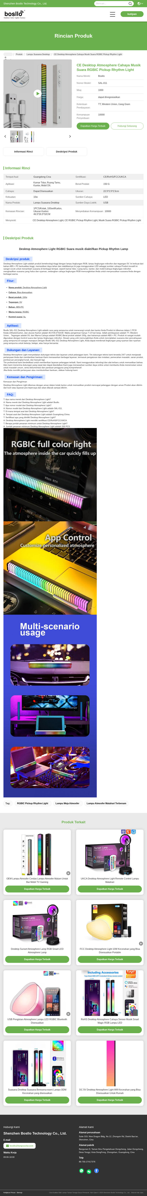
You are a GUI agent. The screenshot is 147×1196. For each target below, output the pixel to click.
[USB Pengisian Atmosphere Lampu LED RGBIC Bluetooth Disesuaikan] (37, 993)
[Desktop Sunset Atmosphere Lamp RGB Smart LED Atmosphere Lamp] (37, 922)
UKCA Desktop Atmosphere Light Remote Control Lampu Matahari (110, 880)
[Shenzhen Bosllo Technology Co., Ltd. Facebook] (96, 1171)
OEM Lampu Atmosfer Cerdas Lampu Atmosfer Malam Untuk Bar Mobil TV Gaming (37, 880)
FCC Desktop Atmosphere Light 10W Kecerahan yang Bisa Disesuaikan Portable (110, 951)
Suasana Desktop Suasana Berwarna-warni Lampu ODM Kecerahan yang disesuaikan (37, 1091)
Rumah (8, 54)
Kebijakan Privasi (9, 1192)
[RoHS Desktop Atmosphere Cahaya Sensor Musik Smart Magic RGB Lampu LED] (110, 993)
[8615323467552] (81, 1171)
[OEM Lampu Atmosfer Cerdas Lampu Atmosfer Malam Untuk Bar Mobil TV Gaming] (37, 852)
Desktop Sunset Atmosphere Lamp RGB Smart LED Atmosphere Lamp (37, 951)
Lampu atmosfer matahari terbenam (106, 803)
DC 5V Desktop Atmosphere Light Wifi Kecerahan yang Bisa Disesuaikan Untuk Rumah (110, 1091)
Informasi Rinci (23, 151)
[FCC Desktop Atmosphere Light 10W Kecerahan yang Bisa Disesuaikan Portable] (110, 923)
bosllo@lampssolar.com (21, 1146)
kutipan (132, 14)
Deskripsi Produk (66, 151)
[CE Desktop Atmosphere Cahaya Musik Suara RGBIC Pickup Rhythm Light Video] (37, 93)
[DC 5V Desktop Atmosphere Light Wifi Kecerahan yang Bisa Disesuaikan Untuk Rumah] (109, 1063)
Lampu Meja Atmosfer (67, 803)
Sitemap (19, 1192)
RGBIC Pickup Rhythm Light (32, 803)
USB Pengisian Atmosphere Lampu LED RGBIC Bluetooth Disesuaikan (37, 1021)
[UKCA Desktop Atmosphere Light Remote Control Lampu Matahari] (110, 852)
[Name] (130, 3)
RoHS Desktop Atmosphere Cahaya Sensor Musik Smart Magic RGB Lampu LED (110, 1021)
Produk (19, 54)
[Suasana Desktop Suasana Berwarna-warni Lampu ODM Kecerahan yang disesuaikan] (37, 1063)
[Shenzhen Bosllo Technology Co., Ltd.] (19, 14)
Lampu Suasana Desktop (38, 54)
